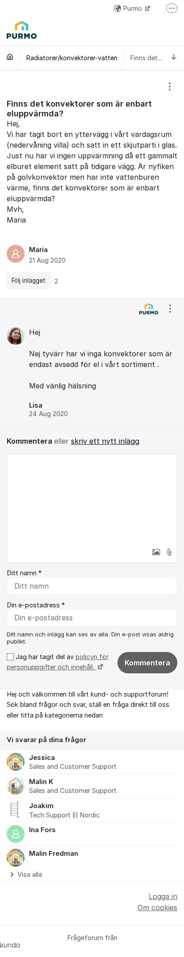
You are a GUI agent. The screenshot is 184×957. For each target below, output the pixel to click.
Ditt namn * (24, 573)
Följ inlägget (29, 280)
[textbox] (92, 498)
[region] (92, 184)
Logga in (163, 896)
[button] (156, 552)
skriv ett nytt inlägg (105, 441)
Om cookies (157, 907)
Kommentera (147, 662)
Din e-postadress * (36, 605)
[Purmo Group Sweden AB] (10, 57)
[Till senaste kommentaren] (174, 58)
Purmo (133, 8)
